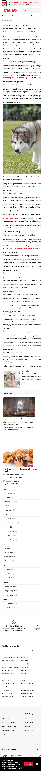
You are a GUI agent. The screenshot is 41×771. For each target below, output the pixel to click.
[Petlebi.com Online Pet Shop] (11, 10)
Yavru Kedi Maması (7, 654)
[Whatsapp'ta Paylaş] (36, 32)
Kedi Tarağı (24, 667)
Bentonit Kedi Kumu (7, 690)
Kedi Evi (23, 674)
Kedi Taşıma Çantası (8, 674)
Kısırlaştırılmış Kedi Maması (10, 657)
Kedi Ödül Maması (7, 670)
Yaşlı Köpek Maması (27, 697)
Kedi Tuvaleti (5, 680)
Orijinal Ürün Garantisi (9, 722)
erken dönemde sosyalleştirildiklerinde (22, 248)
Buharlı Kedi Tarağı (27, 683)
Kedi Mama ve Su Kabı (28, 651)
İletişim (4, 734)
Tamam (28, 764)
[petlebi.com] (2, 20)
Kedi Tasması (25, 660)
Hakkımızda (5, 718)
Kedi (4, 16)
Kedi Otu (23, 670)
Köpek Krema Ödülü (7, 697)
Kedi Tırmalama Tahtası (9, 683)
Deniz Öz (25, 371)
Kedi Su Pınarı (6, 687)
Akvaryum (6, 544)
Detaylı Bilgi (18, 768)
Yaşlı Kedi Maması (26, 693)
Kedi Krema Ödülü (7, 693)
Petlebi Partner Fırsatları (10, 726)
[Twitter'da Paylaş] (34, 32)
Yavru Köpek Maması (27, 690)
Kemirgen (35, 16)
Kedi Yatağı (24, 664)
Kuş (24, 16)
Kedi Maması (6, 651)
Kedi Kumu (5, 664)
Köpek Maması (25, 687)
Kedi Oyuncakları (7, 677)
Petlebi (5, 600)
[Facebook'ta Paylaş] (32, 32)
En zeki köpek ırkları (11, 218)
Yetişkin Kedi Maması (8, 660)
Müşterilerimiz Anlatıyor (10, 730)
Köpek (14, 16)
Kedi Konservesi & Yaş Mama (10, 667)
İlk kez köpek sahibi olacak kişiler (16, 78)
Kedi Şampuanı (26, 677)
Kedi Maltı (24, 680)
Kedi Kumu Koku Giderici (28, 654)
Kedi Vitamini (25, 657)
